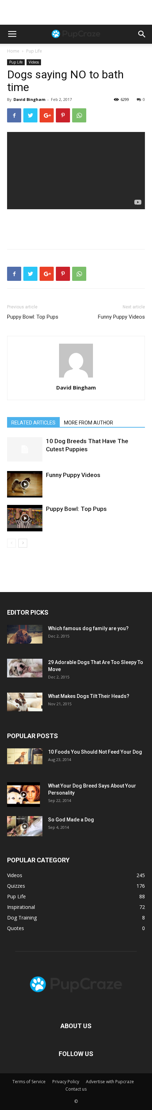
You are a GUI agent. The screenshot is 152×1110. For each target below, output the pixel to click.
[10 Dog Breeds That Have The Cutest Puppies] (24, 449)
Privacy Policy (65, 1082)
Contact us (76, 1089)
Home (13, 51)
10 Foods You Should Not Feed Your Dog (95, 752)
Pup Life (34, 51)
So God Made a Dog (71, 819)
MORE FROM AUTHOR (88, 423)
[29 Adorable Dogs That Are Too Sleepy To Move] (24, 668)
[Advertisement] (76, 12)
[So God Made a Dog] (24, 826)
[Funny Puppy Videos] (24, 484)
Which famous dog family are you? (88, 628)
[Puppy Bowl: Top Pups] (24, 518)
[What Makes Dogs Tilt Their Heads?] (24, 702)
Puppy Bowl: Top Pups (32, 317)
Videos (34, 62)
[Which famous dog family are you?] (24, 634)
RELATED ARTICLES (33, 423)
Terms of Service (29, 1082)
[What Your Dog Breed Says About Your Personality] (23, 794)
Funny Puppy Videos (121, 317)
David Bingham (29, 99)
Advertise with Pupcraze (110, 1082)
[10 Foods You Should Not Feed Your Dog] (24, 756)
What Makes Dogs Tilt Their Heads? (88, 696)
